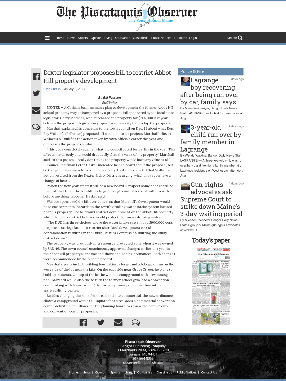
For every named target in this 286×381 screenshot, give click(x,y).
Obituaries (122, 38)
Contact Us (209, 372)
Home (59, 38)
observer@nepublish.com (143, 363)
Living (108, 38)
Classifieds (140, 38)
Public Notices (161, 38)
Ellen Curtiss (52, 89)
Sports (83, 38)
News (71, 38)
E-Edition (180, 38)
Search (232, 38)
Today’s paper (211, 240)
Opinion (96, 38)
